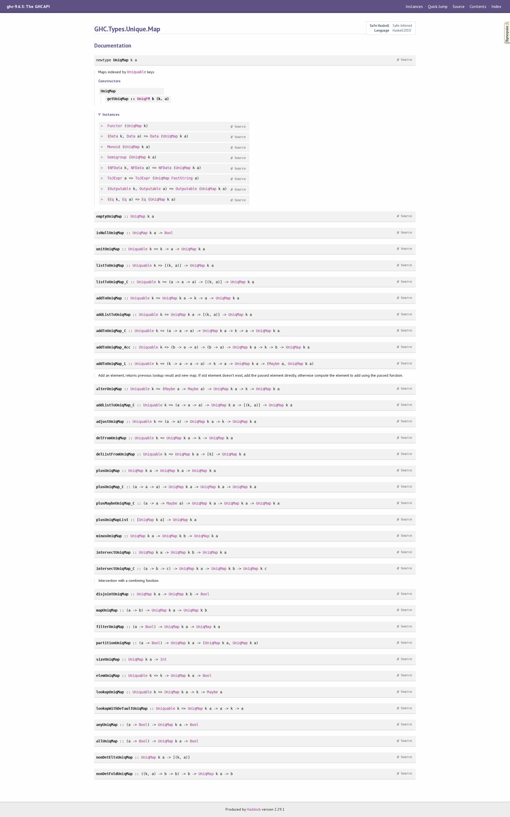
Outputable (120, 189)
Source (459, 6)
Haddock (254, 809)
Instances (414, 6)
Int (163, 659)
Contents (478, 6)
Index (496, 6)
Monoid (113, 147)
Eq (111, 199)
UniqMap (134, 126)
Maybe (274, 364)
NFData (115, 168)
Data (113, 136)
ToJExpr (114, 178)
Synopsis (502, 21)
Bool (168, 233)
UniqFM (143, 99)
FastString (182, 178)
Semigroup (116, 157)
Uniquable (136, 72)
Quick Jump (438, 6)
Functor (114, 126)
